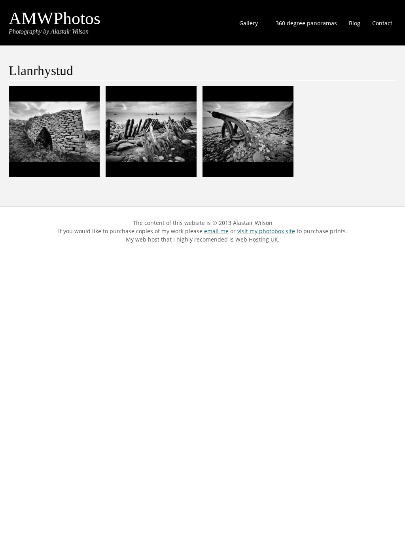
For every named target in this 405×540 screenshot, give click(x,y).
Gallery (246, 24)
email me (216, 231)
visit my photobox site (266, 231)
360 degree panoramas (306, 23)
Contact (382, 23)
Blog (354, 23)
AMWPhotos (54, 18)
